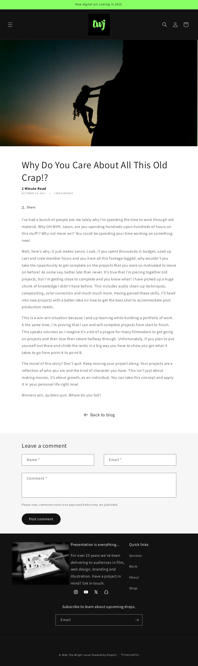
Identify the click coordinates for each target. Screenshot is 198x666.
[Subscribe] (137, 620)
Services (135, 555)
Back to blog (102, 414)
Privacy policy (130, 654)
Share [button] (31, 207)
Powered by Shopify (104, 655)
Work (133, 566)
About (134, 577)
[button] (10, 24)
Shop (133, 588)
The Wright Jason (80, 655)
